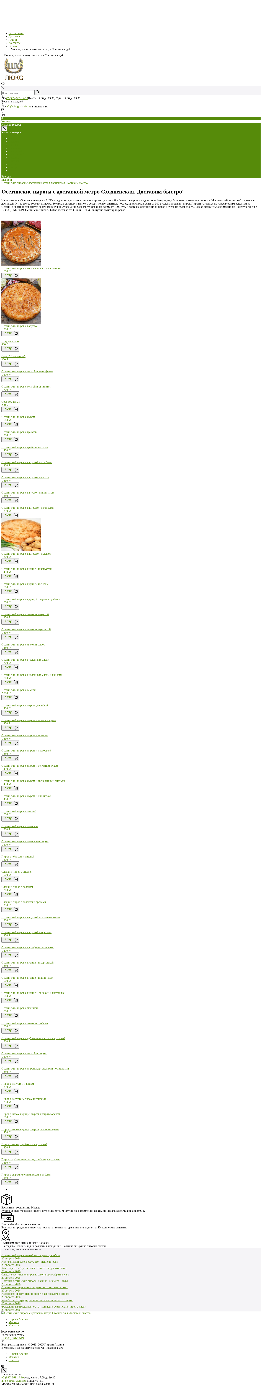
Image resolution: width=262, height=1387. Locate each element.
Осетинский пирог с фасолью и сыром (24, 841)
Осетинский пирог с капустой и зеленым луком (30, 917)
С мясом (14, 141)
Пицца (13, 167)
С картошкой (16, 154)
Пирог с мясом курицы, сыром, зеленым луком (30, 1129)
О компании (16, 33)
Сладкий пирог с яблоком (17, 886)
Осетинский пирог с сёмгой (18, 689)
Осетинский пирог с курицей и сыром (24, 583)
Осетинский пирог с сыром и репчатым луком (29, 765)
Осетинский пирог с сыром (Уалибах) (24, 705)
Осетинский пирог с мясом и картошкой (26, 629)
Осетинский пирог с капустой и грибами (26, 462)
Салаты (13, 138)
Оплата (13, 46)
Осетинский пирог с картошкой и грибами (27, 507)
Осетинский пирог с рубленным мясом (25, 659)
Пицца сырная (10, 341)
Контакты (14, 42)
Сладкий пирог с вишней (16, 871)
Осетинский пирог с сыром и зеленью (24, 735)
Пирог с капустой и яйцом (17, 1083)
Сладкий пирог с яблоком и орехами (23, 901)
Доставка (14, 36)
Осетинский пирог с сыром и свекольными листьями (33, 780)
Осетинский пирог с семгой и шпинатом (26, 386)
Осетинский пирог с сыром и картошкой (26, 750)
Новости (14, 1325)
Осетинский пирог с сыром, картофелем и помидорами (35, 1068)
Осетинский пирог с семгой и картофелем (27, 371)
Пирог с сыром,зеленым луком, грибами (26, 1174)
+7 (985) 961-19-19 (17, 98)
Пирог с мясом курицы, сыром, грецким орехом (30, 1113)
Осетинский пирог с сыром (18, 416)
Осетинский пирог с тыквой (18, 811)
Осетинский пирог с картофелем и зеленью (27, 947)
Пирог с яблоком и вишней (18, 856)
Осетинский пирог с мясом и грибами (24, 1023)
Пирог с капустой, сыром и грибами (23, 1098)
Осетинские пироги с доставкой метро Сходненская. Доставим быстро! (45, 182)
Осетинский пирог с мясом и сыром (23, 644)
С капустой (15, 151)
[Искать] (37, 92)
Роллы (12, 170)
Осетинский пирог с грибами (19, 431)
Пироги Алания (18, 1319)
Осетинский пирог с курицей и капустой (26, 568)
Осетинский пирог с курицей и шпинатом (27, 977)
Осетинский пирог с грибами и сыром (24, 447)
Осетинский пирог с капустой (19, 325)
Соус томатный (10, 401)
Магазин (6, 179)
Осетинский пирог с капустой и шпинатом (27, 492)
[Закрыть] (4, 1370)
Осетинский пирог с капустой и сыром (25, 477)
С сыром (14, 144)
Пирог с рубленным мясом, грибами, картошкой (30, 1159)
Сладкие (14, 157)
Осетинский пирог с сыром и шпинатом (26, 795)
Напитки (14, 164)
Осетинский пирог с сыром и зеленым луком (28, 720)
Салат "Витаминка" (13, 356)
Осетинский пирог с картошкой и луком (26, 553)
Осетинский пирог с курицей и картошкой (27, 962)
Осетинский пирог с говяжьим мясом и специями (31, 268)
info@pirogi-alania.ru (18, 106)
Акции (13, 39)
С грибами (15, 147)
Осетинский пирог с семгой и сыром (24, 1053)
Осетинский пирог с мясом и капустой (25, 614)
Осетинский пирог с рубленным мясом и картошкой (33, 1038)
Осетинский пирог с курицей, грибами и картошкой (33, 992)
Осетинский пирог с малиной (19, 1007)
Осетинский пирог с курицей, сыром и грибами (30, 599)
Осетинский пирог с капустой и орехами (26, 932)
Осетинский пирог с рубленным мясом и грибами (32, 674)
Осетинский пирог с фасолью (19, 826)
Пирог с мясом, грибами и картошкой (24, 1144)
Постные (14, 160)
